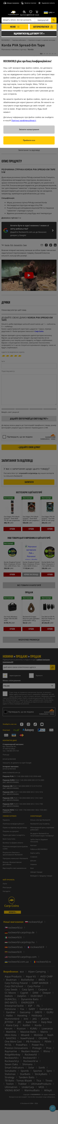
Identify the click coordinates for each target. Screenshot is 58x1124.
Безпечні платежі (30, 3)
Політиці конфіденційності (23, 120)
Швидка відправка (13, 3)
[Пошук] (53, 20)
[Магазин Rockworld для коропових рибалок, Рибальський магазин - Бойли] (13, 13)
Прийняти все (29, 140)
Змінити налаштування (29, 129)
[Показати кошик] (37, 11)
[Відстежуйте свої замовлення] (24, 11)
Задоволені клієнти (48, 3)
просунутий (42, 20)
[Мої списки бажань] (30, 11)
